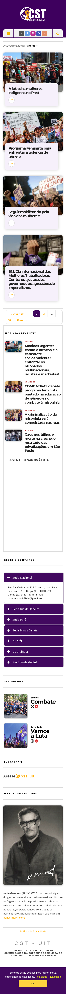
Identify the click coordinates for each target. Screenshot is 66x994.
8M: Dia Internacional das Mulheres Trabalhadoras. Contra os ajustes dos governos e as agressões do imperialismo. (31, 279)
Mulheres (30, 382)
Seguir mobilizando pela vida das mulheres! (28, 214)
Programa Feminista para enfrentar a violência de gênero (29, 152)
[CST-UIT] (33, 14)
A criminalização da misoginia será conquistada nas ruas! (42, 418)
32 (9, 320)
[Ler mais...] (12, 100)
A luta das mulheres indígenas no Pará (25, 90)
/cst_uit (27, 776)
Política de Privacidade (48, 976)
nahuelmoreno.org (14, 917)
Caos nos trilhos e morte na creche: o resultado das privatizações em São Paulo (42, 442)
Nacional (30, 341)
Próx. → (22, 320)
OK (33, 984)
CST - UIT (33, 943)
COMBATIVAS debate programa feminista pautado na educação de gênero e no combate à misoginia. (43, 394)
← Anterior (16, 313)
